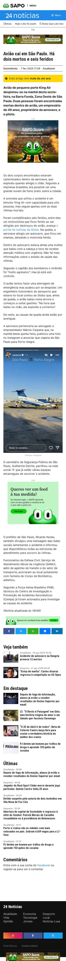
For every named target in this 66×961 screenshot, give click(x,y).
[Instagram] (13, 936)
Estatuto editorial (30, 946)
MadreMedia (10, 68)
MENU (33, 5)
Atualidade (49, 68)
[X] (53, 936)
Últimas (10, 763)
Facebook (43, 865)
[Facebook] (32, 936)
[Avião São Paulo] (33, 400)
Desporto (24, 668)
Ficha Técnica (10, 946)
